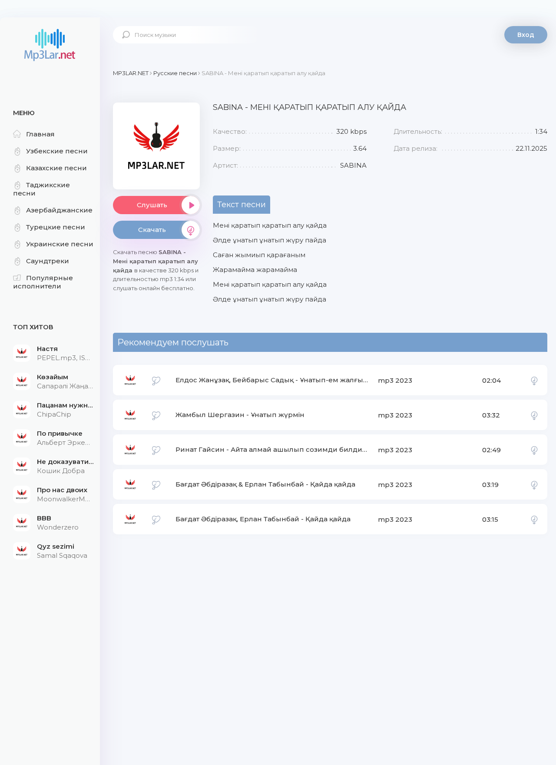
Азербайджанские (59, 210)
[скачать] (534, 380)
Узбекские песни (57, 151)
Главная (40, 134)
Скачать (152, 229)
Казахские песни (56, 168)
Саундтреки (47, 261)
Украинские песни (59, 244)
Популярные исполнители (43, 282)
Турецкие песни (55, 227)
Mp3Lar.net (50, 45)
